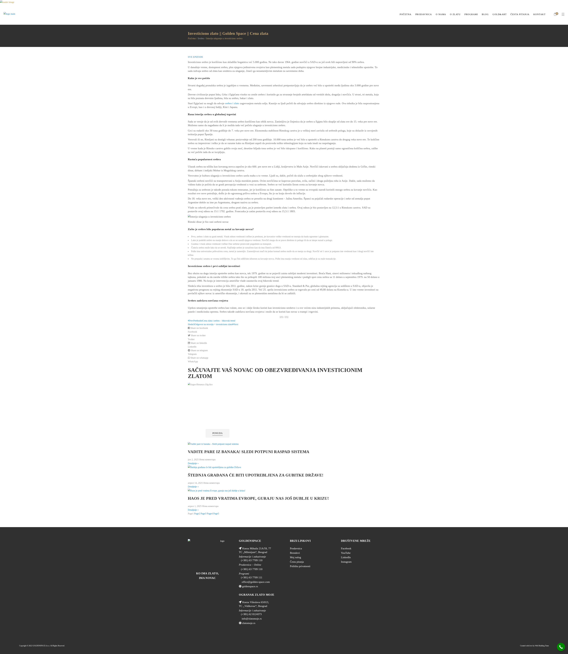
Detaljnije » (193, 463)
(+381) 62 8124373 (251, 614)
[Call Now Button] (561, 647)
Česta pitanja (297, 561)
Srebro (201, 38)
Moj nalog (295, 557)
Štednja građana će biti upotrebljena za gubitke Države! (255, 475)
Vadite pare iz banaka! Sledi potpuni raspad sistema (248, 452)
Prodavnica (296, 548)
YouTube (346, 552)
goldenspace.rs (249, 586)
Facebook (346, 548)
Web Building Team (542, 646)
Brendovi (295, 552)
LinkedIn (346, 557)
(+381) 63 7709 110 (251, 560)
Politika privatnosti (300, 566)
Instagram (346, 561)
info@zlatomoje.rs (251, 618)
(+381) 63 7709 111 (251, 577)
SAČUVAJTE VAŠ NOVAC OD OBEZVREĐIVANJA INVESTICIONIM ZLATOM (275, 373)
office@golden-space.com (255, 581)
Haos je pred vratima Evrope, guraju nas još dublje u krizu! (258, 498)
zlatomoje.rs (248, 623)
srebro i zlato (232, 103)
